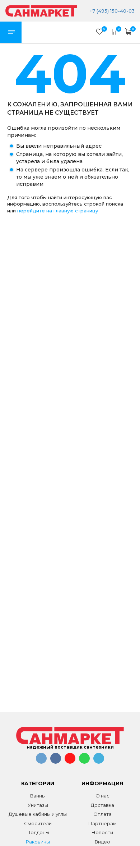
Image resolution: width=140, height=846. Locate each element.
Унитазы (38, 805)
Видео (102, 842)
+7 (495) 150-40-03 (112, 11)
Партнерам (102, 823)
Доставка (102, 805)
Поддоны (38, 832)
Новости (102, 832)
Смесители (38, 823)
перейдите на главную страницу (57, 210)
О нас (102, 796)
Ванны (38, 796)
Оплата (102, 814)
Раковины (38, 842)
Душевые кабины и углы (38, 814)
